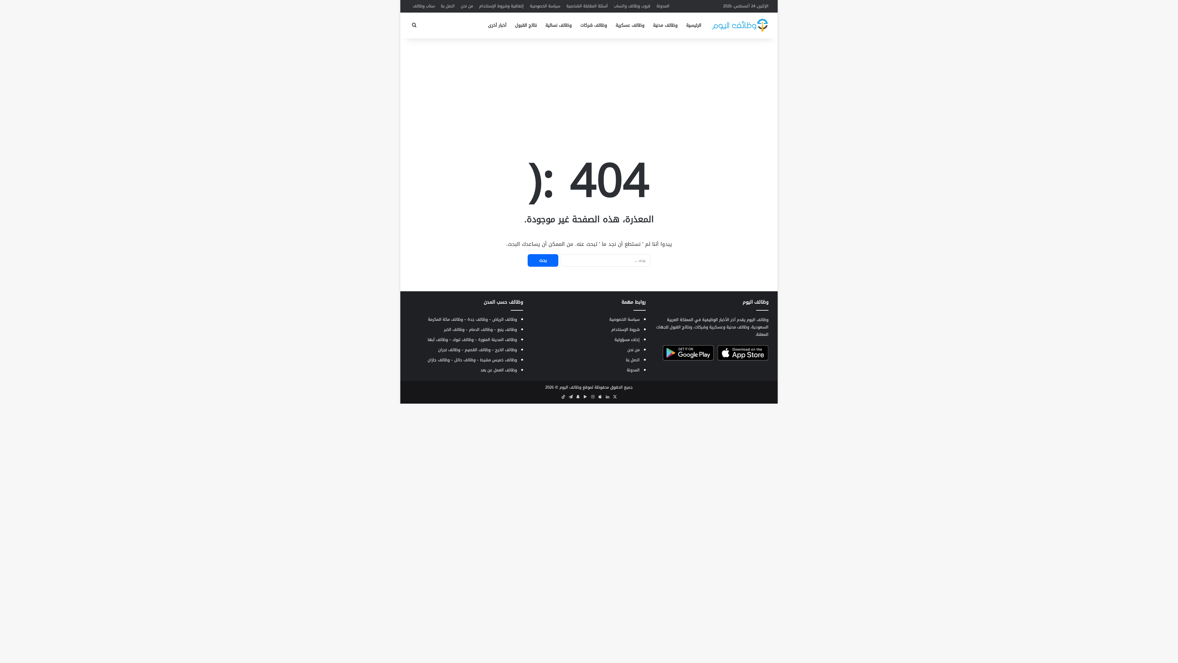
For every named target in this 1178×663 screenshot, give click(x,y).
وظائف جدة (478, 319)
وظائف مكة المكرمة (445, 319)
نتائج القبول (526, 25)
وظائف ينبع (507, 329)
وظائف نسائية (558, 25)
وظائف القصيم (478, 350)
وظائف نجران (449, 350)
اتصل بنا (448, 6)
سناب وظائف (424, 6)
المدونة (662, 6)
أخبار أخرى (497, 25)
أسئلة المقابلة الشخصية (587, 6)
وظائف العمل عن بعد (498, 370)
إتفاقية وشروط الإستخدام (501, 6)
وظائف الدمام (481, 329)
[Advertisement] (589, 87)
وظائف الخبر (454, 329)
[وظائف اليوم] (740, 25)
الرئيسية (693, 25)
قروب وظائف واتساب (632, 6)
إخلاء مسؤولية (627, 339)
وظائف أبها (438, 339)
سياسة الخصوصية (545, 6)
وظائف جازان (439, 360)
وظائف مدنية (665, 25)
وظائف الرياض (504, 319)
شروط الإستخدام (625, 329)
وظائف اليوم (570, 387)
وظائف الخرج (506, 350)
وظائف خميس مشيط (498, 360)
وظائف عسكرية (630, 25)
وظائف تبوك (463, 339)
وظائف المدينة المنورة (497, 339)
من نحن (467, 6)
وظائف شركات (593, 25)
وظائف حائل (464, 360)
